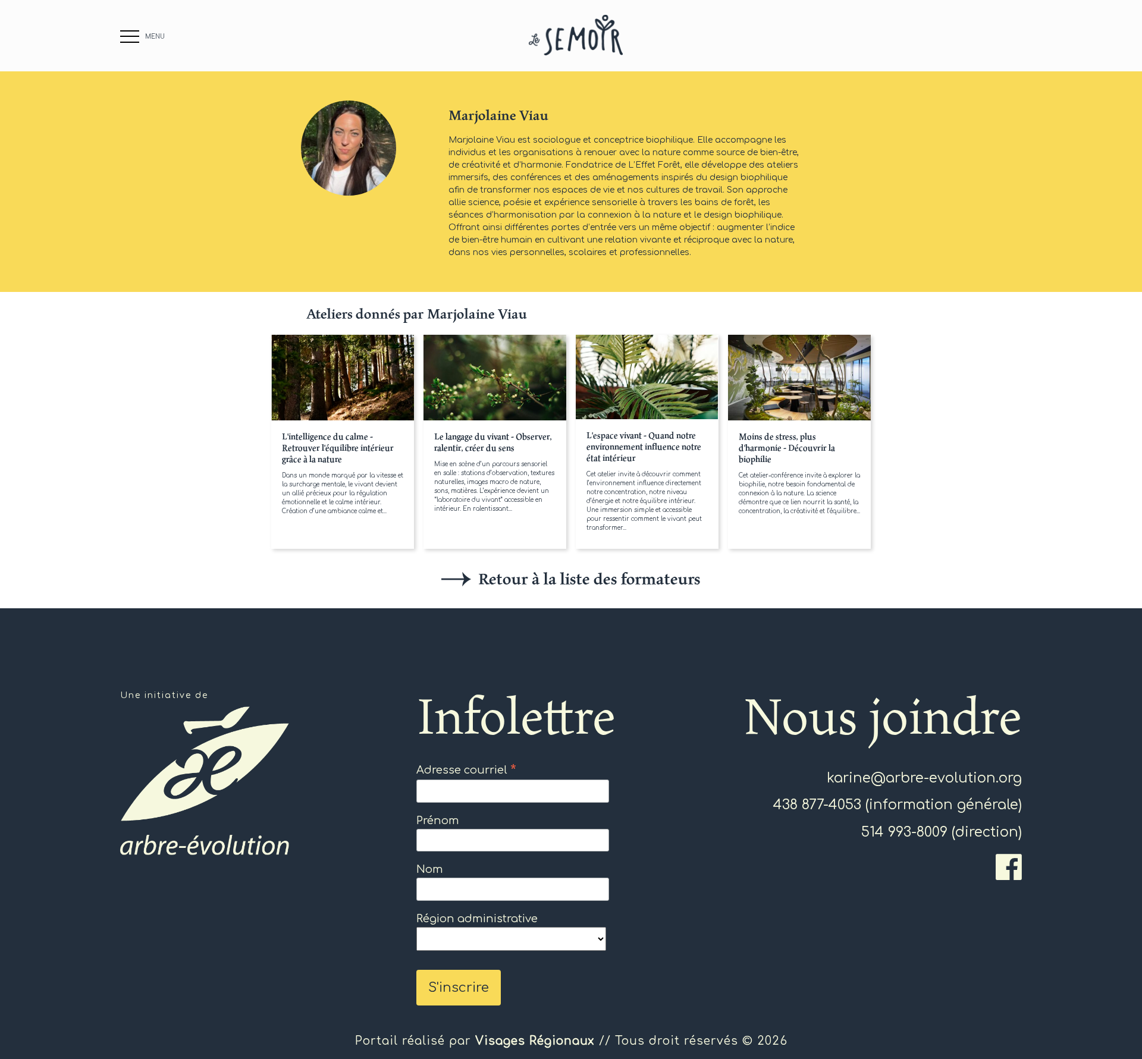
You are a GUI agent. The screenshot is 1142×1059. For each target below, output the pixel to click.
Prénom (437, 821)
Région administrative (477, 919)
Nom (429, 869)
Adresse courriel (466, 770)
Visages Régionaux (535, 1041)
